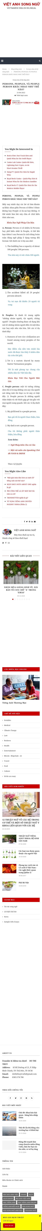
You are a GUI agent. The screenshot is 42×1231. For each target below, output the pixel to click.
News (6, 917)
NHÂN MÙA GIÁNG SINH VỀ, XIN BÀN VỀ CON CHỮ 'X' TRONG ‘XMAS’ (21, 590)
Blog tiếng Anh (16, 69)
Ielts (31, 1194)
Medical (7, 725)
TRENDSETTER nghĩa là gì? (17, 498)
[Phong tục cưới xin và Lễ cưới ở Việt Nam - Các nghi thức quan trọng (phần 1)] (9, 868)
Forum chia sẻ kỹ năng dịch (21, 80)
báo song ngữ (28, 1206)
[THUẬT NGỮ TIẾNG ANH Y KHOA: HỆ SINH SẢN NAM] (9, 839)
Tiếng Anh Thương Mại (14, 702)
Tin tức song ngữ (10, 906)
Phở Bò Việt (24, 882)
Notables (7, 720)
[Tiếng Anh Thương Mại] (21, 687)
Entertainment (10, 751)
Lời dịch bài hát (10, 911)
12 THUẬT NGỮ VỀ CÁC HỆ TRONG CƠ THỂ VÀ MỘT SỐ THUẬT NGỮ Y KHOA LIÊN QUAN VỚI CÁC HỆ (20, 822)
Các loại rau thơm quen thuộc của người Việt (29, 852)
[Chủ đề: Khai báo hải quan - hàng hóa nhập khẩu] (9, 1116)
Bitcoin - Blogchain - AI (13, 756)
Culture (7, 771)
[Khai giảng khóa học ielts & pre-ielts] (21, 101)
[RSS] (31, 1098)
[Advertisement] (21, 34)
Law (5, 735)
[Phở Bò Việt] (9, 886)
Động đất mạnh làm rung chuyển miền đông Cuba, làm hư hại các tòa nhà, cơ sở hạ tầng (29, 1145)
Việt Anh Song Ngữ (25, 530)
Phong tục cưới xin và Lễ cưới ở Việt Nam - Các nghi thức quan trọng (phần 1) (28, 869)
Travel (6, 761)
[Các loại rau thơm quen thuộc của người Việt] (9, 854)
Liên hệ (5, 1174)
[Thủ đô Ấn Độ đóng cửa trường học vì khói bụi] (9, 1131)
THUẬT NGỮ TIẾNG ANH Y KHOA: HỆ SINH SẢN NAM (29, 838)
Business (7, 740)
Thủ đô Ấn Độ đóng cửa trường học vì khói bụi (29, 1128)
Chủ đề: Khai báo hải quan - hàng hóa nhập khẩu (28, 1115)
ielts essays (8, 1198)
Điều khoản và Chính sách (12, 1180)
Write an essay (10, 776)
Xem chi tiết (9, 1225)
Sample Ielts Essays (11, 922)
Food (6, 766)
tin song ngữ (30, 1210)
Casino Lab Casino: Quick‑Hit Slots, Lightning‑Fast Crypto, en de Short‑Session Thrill (20, 165)
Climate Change (10, 730)
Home (4, 69)
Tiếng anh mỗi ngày (11, 1206)
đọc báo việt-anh (23, 1198)
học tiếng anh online (27, 1202)
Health (6, 746)
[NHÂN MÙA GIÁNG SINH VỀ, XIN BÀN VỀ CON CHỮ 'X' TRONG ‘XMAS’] (21, 572)
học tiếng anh (9, 1202)
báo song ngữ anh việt (12, 1210)
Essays (23, 1194)
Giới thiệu (6, 1169)
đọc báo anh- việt (10, 1194)
